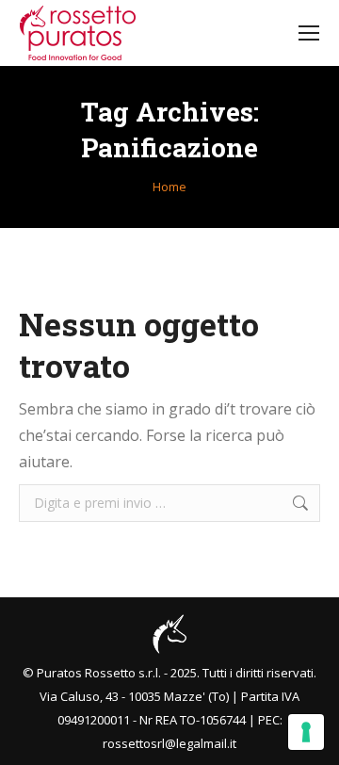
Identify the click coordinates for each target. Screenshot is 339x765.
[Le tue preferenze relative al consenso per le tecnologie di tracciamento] (306, 732)
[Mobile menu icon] (309, 33)
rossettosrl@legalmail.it (169, 743)
